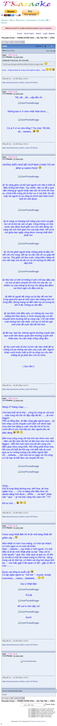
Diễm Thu (12, 55)
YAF (20, 721)
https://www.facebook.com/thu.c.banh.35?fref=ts (20, 83)
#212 (4, 94)
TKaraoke (33, 721)
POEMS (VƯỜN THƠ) (25, 38)
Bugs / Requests (17, 20)
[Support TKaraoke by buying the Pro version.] (30, 15)
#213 (4, 159)
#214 (4, 400)
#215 (4, 528)
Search (4, 20)
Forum (19, 33)
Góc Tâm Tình (42, 38)
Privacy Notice (41, 721)
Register (48, 28)
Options (38, 46)
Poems (4, 22)
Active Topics (29, 33)
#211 (4, 57)
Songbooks (32, 20)
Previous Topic (9, 50)
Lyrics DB (44, 20)
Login (41, 28)
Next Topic (49, 51)
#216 (4, 656)
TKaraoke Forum (8, 38)
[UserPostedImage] (28, 103)
